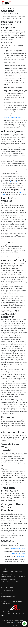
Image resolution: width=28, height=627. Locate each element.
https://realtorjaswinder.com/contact (15, 553)
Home (2, 569)
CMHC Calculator (18, 576)
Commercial (4, 571)
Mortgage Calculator (6, 576)
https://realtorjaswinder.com (12, 117)
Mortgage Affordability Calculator (10, 581)
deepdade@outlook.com (17, 548)
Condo (17, 569)
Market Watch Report (7, 574)
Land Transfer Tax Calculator (9, 579)
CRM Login (18, 622)
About (11, 571)
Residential (10, 569)
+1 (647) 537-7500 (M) (7, 587)
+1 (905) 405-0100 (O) (7, 591)
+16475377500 (20, 556)
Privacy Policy (14, 182)
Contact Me (18, 571)
